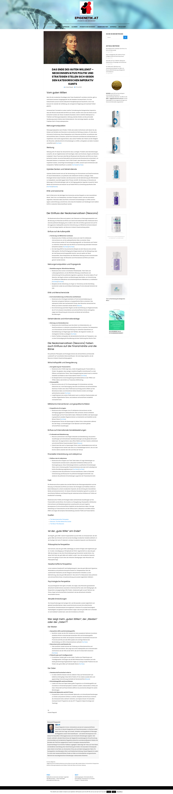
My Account (122, 27)
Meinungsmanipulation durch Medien (59, 765)
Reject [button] (114, 791)
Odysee (55, 186)
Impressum (66, 27)
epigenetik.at (86, 18)
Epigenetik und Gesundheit (87, 27)
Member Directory (103, 27)
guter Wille (75, 763)
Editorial (58, 27)
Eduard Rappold (53, 722)
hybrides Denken (81, 763)
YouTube (58, 143)
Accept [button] (108, 791)
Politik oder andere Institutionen (74, 765)
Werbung (84, 765)
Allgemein (50, 27)
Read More (120, 791)
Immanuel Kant (89, 763)
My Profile (113, 27)
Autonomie (52, 763)
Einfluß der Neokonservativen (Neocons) (64, 763)
